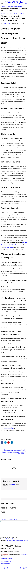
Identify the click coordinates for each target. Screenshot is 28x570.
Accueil (3, 6)
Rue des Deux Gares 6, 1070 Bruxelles (17, 540)
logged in (12, 484)
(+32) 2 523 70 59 (12, 537)
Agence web (24, 554)
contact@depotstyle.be (10, 539)
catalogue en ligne (9, 247)
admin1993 (6, 23)
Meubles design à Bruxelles (14, 6)
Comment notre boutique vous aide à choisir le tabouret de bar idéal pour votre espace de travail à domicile (15, 450)
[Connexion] (19, 568)
